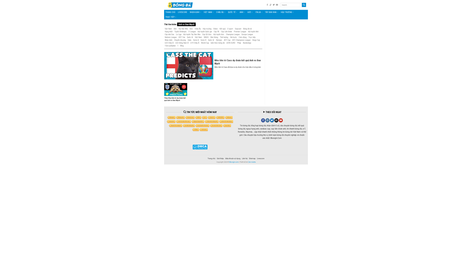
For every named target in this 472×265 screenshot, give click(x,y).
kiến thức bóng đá (218, 43)
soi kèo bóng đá (189, 125)
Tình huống (224, 37)
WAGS (206, 37)
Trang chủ (170, 12)
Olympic (219, 40)
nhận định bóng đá (212, 121)
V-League (192, 31)
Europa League (247, 34)
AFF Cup (227, 40)
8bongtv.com (234, 162)
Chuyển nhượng (180, 40)
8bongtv (172, 117)
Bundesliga (247, 43)
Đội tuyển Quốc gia (205, 31)
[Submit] (304, 5)
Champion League (233, 34)
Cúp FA (216, 31)
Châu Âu (220, 12)
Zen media (252, 162)
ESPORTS (220, 117)
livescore (182, 12)
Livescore (260, 158)
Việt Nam (208, 12)
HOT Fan (181, 37)
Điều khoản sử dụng (232, 158)
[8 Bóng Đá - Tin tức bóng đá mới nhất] (180, 5)
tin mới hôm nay (216, 125)
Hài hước (233, 37)
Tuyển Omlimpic (180, 31)
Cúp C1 (212, 117)
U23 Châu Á (169, 43)
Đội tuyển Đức (218, 34)
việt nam (204, 129)
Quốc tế (231, 12)
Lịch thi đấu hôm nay (184, 121)
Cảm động (243, 37)
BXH (198, 117)
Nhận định (194, 12)
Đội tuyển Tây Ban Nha (191, 34)
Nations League (171, 37)
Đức (249, 12)
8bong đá (180, 117)
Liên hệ (244, 158)
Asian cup (190, 117)
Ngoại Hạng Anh (198, 121)
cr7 (205, 117)
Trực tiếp (170, 17)
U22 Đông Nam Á (182, 43)
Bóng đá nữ (247, 28)
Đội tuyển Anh (253, 31)
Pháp (239, 43)
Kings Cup (256, 40)
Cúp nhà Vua (169, 34)
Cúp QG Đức (207, 34)
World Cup (205, 43)
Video (215, 28)
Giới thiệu (220, 158)
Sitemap (252, 158)
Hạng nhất (169, 31)
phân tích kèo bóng (226, 121)
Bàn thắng (214, 37)
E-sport (230, 28)
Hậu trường (286, 12)
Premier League (240, 31)
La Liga (178, 34)
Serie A (196, 40)
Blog (182, 45)
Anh (241, 12)
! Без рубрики (170, 45)
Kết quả (223, 28)
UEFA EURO (230, 43)
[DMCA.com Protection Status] (200, 147)
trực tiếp (227, 125)
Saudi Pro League (176, 125)
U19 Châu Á (194, 43)
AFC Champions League (241, 40)
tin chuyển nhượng (203, 125)
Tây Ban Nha (271, 12)
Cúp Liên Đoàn (226, 31)
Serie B (203, 40)
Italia (258, 12)
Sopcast (238, 28)
